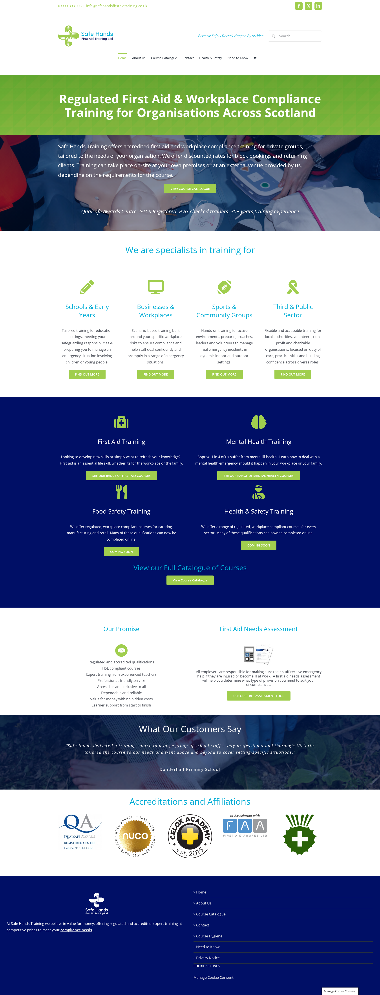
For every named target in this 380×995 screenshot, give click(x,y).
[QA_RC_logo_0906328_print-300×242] (80, 806)
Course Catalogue (211, 903)
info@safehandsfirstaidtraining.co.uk (116, 6)
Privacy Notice (208, 947)
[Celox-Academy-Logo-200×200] (190, 806)
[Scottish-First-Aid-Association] (300, 806)
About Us (204, 893)
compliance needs (76, 919)
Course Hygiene (209, 925)
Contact (202, 914)
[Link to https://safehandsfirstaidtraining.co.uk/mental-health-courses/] (156, 287)
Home (201, 882)
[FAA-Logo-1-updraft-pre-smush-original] (245, 806)
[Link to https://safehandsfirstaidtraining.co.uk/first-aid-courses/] (87, 287)
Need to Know (207, 936)
